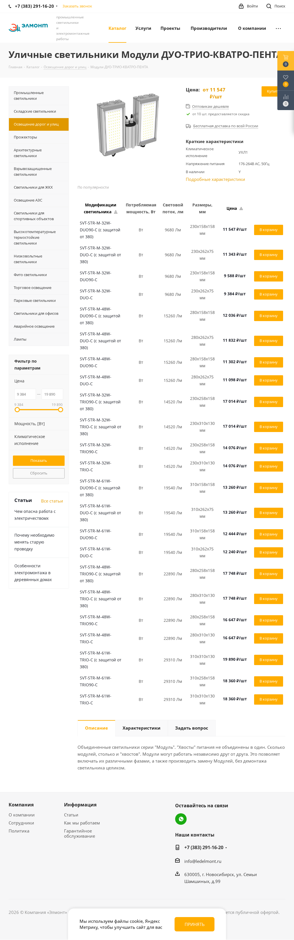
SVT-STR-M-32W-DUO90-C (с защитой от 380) (100, 229)
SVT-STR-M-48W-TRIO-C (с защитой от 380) (100, 598)
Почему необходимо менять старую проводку (34, 542)
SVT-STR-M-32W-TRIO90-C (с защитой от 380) (100, 401)
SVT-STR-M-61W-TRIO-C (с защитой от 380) (100, 659)
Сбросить (38, 473)
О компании (22, 815)
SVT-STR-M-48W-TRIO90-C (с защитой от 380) (100, 573)
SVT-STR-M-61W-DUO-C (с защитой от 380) (100, 512)
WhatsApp (181, 819)
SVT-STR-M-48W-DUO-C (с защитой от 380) (100, 340)
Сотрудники (21, 823)
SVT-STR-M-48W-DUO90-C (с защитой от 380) (100, 315)
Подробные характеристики (215, 179)
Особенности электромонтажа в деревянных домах (33, 572)
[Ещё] (278, 28)
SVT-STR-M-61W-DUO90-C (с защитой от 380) (100, 487)
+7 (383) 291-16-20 (203, 847)
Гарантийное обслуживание (79, 833)
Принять (195, 924)
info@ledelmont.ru (202, 861)
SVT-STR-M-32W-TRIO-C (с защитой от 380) (100, 426)
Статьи (71, 815)
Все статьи (52, 501)
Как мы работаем (82, 823)
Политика (19, 831)
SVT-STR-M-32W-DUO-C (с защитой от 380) (100, 254)
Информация (80, 805)
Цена (232, 208)
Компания (21, 805)
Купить (273, 91)
